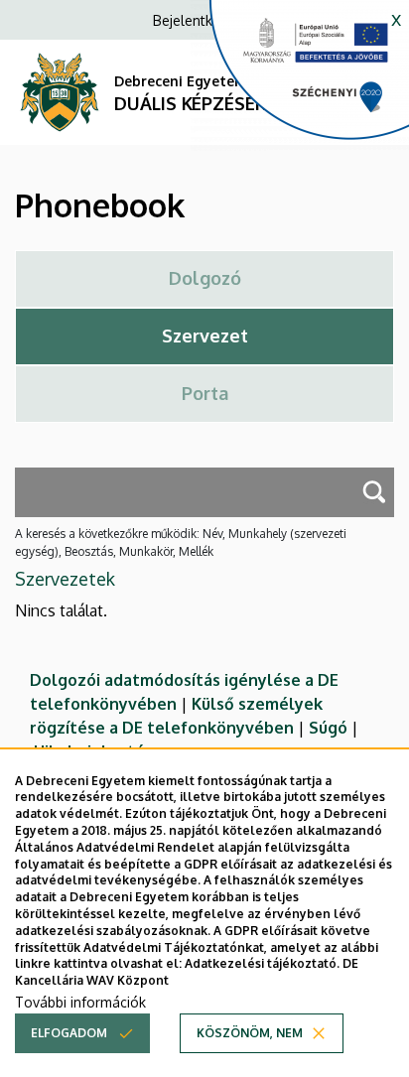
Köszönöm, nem (250, 1032)
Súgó (328, 728)
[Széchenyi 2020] (300, 75)
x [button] (396, 18)
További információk (80, 1002)
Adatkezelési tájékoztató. (262, 963)
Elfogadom (69, 1032)
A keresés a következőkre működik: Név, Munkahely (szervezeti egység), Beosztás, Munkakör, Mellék (180, 542)
